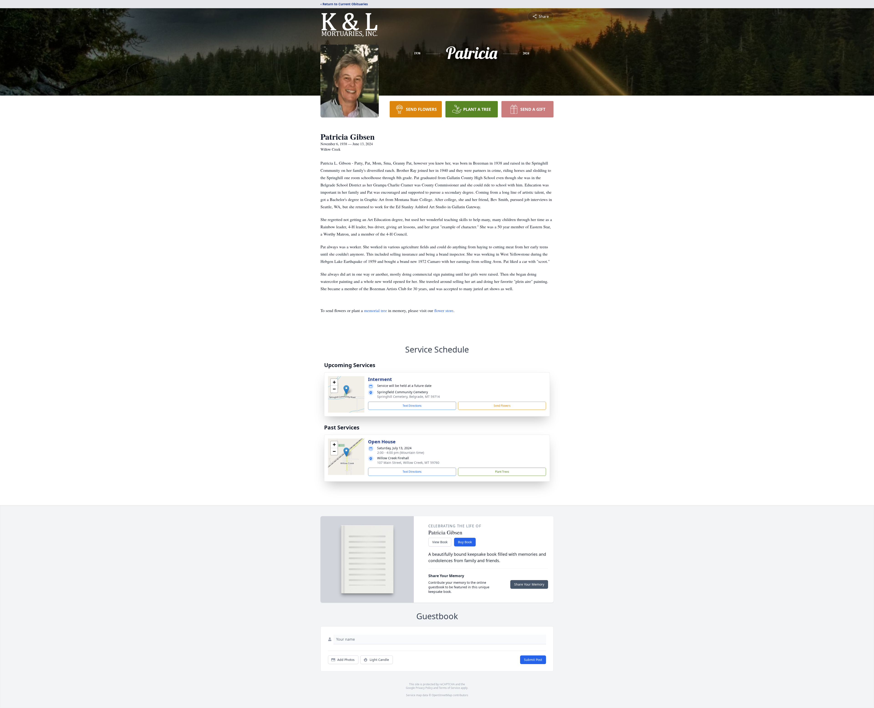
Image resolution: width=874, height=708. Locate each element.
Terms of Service (449, 688)
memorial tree (375, 310)
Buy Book (465, 542)
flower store (443, 310)
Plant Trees (502, 472)
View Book (439, 542)
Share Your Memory (529, 584)
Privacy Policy (424, 688)
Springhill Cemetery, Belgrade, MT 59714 (408, 396)
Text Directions (412, 406)
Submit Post (533, 659)
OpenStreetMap (442, 695)
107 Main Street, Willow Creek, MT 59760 (408, 462)
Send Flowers (502, 406)
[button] (346, 389)
